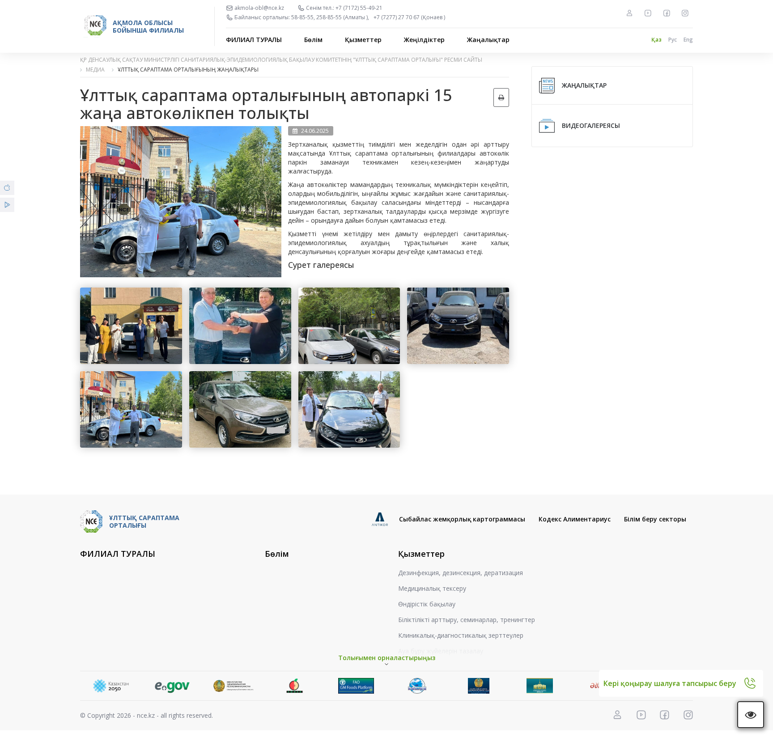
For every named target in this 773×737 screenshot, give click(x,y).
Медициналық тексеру (432, 588)
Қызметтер (363, 39)
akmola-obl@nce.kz (259, 8)
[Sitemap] (629, 13)
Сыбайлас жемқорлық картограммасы (462, 519)
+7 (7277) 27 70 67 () (409, 17)
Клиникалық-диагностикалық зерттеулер (460, 635)
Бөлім (313, 39)
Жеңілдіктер (424, 39)
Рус (672, 39)
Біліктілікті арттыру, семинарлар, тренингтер (466, 619)
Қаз (656, 39)
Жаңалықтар (488, 39)
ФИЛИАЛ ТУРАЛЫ (254, 39)
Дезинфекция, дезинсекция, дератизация (460, 572)
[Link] (110, 686)
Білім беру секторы (655, 519)
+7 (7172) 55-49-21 (359, 8)
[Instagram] (684, 13)
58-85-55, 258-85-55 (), (330, 17)
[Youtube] (647, 13)
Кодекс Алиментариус (575, 519)
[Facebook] (666, 13)
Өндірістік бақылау (426, 604)
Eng (688, 39)
